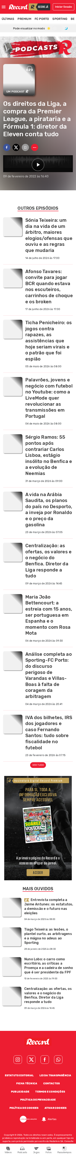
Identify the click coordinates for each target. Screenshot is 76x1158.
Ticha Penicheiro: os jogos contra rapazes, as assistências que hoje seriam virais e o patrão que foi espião (48, 341)
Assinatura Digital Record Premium (38, 780)
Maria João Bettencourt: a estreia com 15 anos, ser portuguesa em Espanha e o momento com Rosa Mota (48, 615)
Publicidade (20, 1091)
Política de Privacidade (38, 1099)
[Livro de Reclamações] (28, 1119)
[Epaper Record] (38, 824)
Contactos (51, 1083)
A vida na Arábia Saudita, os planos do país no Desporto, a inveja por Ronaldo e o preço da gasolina (48, 510)
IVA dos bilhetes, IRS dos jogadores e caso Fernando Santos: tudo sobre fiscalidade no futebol (48, 733)
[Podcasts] (38, 47)
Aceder (38, 873)
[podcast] (29, 68)
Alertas (52, 1119)
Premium (24, 19)
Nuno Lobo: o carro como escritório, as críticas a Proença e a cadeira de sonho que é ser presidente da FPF (48, 965)
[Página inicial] (18, 7)
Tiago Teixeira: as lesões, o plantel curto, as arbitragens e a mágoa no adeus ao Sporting (48, 935)
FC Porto (42, 19)
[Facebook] (45, 1059)
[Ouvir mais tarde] (25, 147)
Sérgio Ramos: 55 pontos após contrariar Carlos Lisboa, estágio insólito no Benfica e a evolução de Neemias (48, 455)
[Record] (38, 1043)
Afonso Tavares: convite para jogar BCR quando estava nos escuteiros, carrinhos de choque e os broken (49, 287)
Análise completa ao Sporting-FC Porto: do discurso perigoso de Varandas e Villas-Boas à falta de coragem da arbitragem (48, 675)
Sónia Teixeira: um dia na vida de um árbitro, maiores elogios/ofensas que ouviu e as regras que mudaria (48, 235)
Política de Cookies (24, 1107)
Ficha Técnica (26, 1083)
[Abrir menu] (3, 7)
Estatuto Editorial (19, 1075)
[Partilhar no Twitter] (16, 147)
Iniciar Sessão (63, 6)
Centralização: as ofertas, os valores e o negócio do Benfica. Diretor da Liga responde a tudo (48, 561)
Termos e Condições (50, 1091)
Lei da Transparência (55, 1075)
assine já (43, 7)
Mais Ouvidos (38, 889)
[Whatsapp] (58, 1059)
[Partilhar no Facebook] (6, 147)
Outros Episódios (38, 208)
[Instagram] (18, 1059)
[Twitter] (31, 1059)
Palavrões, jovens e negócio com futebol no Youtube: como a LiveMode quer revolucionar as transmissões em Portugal (49, 398)
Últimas (8, 19)
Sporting (59, 19)
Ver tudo (38, 765)
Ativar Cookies (56, 1107)
